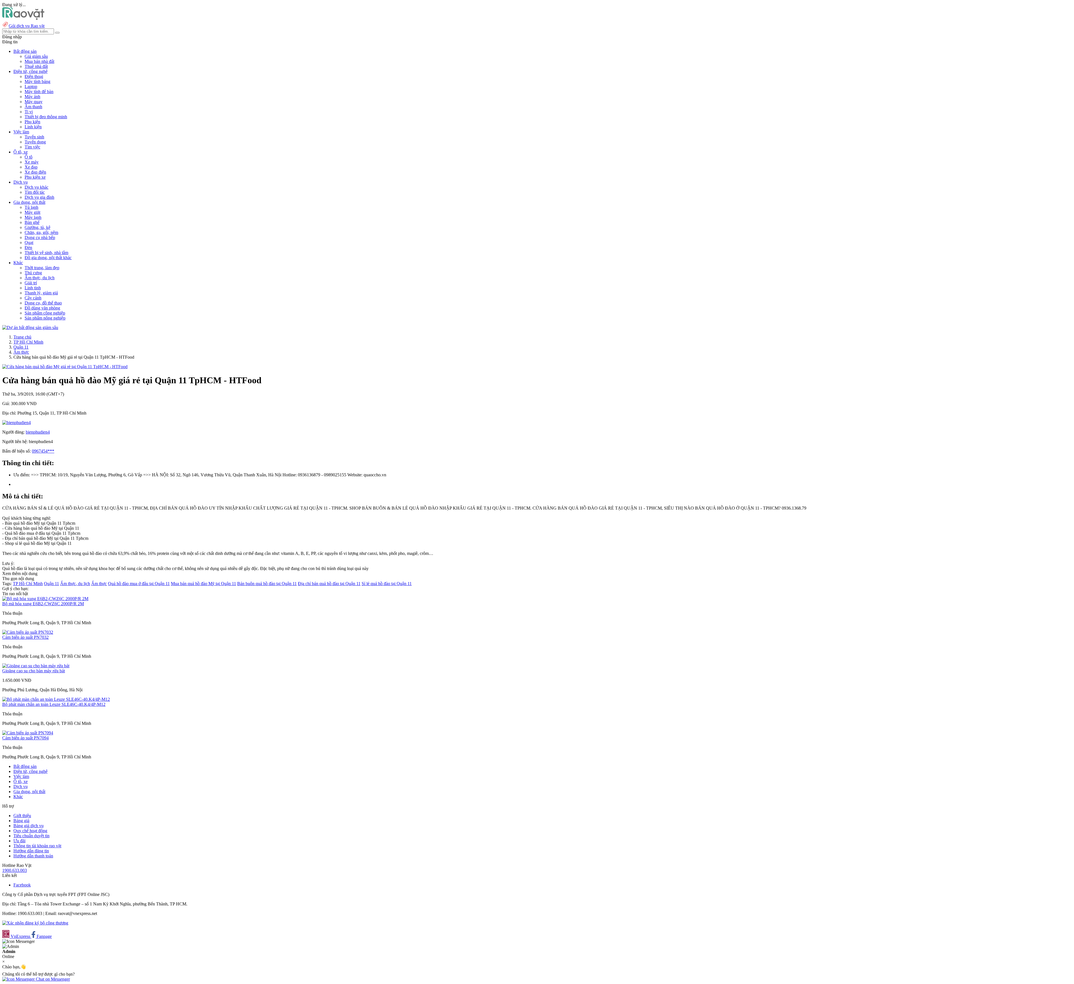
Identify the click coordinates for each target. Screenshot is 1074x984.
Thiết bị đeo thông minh (46, 116)
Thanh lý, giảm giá (41, 292)
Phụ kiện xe (35, 177)
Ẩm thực (21, 352)
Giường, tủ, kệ (37, 227)
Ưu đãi (19, 840)
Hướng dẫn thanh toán (33, 855)
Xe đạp (31, 167)
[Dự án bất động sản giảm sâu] (30, 327)
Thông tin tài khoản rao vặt (37, 845)
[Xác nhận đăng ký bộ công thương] (35, 923)
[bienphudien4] (16, 422)
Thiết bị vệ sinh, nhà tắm (46, 252)
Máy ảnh (32, 96)
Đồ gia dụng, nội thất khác (48, 257)
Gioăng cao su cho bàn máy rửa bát (33, 670)
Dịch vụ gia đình (39, 197)
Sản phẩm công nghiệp (45, 313)
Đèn (28, 247)
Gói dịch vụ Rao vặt (26, 25)
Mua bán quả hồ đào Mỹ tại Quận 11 (203, 583)
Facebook (22, 885)
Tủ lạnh (31, 207)
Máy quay (34, 101)
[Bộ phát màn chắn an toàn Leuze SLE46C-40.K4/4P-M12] (56, 699)
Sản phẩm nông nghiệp (45, 318)
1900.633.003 (14, 870)
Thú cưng (33, 272)
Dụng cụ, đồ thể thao (43, 303)
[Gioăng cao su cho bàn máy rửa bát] (35, 665)
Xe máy (32, 162)
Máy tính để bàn (39, 91)
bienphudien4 (38, 432)
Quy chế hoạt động (30, 830)
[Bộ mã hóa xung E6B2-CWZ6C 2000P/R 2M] (45, 598)
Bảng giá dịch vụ (28, 825)
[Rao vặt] (23, 18)
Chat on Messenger (52, 979)
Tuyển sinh (34, 136)
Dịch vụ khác (36, 187)
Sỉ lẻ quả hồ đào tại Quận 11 (387, 583)
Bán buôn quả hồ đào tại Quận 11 (267, 583)
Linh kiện (33, 126)
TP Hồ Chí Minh (28, 342)
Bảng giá (21, 820)
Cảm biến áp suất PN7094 (25, 737)
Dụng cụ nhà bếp (40, 237)
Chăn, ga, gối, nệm (41, 232)
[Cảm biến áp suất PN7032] (27, 632)
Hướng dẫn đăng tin (31, 850)
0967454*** (43, 451)
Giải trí (31, 282)
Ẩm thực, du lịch (40, 277)
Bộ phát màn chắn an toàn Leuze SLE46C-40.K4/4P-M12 (53, 704)
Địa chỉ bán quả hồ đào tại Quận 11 (329, 583)
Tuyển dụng (35, 141)
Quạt (29, 242)
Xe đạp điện (35, 172)
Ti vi (29, 111)
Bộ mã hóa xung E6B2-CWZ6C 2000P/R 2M (43, 603)
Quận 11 (21, 347)
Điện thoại (34, 76)
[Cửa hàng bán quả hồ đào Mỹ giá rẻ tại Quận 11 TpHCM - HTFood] (65, 366)
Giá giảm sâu (36, 56)
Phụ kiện (32, 121)
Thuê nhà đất (36, 66)
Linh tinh (33, 287)
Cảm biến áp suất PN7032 (25, 637)
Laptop (31, 86)
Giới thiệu (22, 815)
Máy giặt (32, 212)
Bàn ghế (32, 222)
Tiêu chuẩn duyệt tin (31, 835)
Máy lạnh (33, 217)
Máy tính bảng (37, 81)
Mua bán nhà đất (39, 61)
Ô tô (28, 157)
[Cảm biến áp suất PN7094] (27, 732)
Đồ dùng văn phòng (42, 308)
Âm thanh (33, 106)
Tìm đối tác (35, 192)
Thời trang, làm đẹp (42, 267)
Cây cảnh (33, 297)
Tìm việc (32, 147)
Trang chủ (22, 337)
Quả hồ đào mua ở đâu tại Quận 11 (139, 583)
